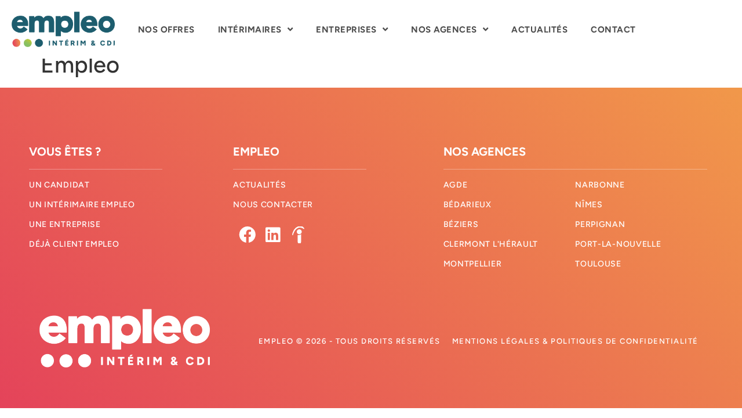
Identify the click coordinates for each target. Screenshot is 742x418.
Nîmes (589, 205)
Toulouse (598, 264)
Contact (613, 29)
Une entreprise (65, 224)
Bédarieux (467, 205)
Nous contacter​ (273, 205)
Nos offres (166, 29)
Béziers (461, 224)
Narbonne (600, 185)
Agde (455, 185)
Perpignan (600, 224)
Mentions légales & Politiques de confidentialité (575, 341)
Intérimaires (250, 29)
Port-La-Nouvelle (618, 244)
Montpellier (472, 264)
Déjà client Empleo (74, 244)
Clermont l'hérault (491, 244)
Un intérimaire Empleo (82, 205)
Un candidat (59, 185)
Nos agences (444, 29)
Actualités (539, 29)
